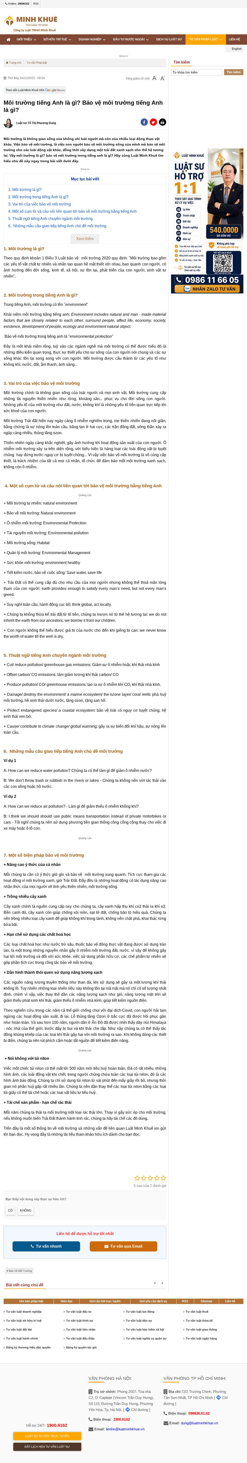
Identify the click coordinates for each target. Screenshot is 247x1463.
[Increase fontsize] (162, 78)
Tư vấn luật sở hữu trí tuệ (23, 1320)
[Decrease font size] (154, 78)
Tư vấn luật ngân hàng (201, 1338)
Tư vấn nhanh (48, 1246)
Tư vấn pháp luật (204, 39)
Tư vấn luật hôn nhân (81, 1329)
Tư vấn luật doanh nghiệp (23, 1311)
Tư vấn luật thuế (197, 1311)
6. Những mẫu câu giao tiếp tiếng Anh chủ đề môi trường (57, 226)
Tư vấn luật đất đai (19, 1329)
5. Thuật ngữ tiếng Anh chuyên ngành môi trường (50, 219)
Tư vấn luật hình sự (79, 1320)
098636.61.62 (199, 1413)
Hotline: (18, 3)
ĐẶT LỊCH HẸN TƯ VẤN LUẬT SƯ (47, 1446)
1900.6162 (57, 1425)
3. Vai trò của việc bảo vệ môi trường (39, 204)
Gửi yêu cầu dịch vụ (153, 1301)
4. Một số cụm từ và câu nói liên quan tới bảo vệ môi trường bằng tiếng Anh (72, 211)
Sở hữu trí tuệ (56, 39)
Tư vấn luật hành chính (22, 1338)
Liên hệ (234, 39)
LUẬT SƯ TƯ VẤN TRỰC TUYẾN (47, 1436)
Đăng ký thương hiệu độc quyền (28, 1347)
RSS (36, 3)
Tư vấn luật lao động (140, 1311)
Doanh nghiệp (91, 39)
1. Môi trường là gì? (25, 190)
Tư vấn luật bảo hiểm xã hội (145, 1329)
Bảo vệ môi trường (20, 1270)
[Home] (8, 39)
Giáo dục (67, 1301)
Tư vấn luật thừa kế (199, 1320)
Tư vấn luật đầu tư (78, 1311)
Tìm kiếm (234, 72)
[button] (162, 122)
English (236, 49)
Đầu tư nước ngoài (129, 39)
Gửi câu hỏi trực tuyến (104, 1301)
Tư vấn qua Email (125, 1246)
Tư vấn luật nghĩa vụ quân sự (146, 1338)
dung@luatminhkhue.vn (199, 1423)
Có (10, 1210)
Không (25, 1210)
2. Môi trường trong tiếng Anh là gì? (38, 197)
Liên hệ (230, 1301)
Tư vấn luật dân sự (139, 1320)
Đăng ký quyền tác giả (81, 1347)
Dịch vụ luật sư (169, 39)
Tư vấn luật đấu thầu (80, 1338)
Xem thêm (85, 239)
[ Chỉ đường (135, 1410)
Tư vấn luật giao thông (201, 1329)
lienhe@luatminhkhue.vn (125, 1429)
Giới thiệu (25, 39)
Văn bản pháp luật (31, 1301)
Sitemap (206, 1301)
